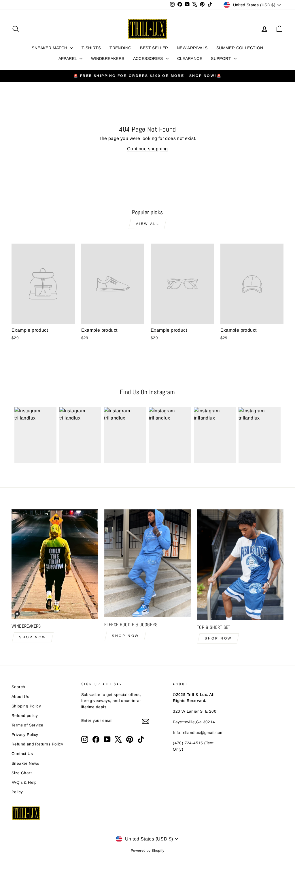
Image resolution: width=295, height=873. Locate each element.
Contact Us (22, 753)
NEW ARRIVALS (192, 47)
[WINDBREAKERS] (55, 564)
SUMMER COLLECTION (239, 47)
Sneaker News (25, 763)
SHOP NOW (32, 637)
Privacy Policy (25, 734)
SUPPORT (221, 58)
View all (148, 224)
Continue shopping (147, 148)
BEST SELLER (154, 47)
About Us (20, 696)
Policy (17, 792)
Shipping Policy (26, 706)
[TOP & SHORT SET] (240, 564)
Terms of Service (27, 725)
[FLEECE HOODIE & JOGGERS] (147, 563)
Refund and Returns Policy (37, 744)
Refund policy (25, 715)
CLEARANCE (190, 58)
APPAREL (68, 58)
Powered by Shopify (147, 851)
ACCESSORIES (148, 58)
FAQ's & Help (24, 782)
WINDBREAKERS (107, 58)
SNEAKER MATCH (50, 47)
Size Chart (22, 773)
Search (18, 687)
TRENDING (120, 47)
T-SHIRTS (91, 47)
